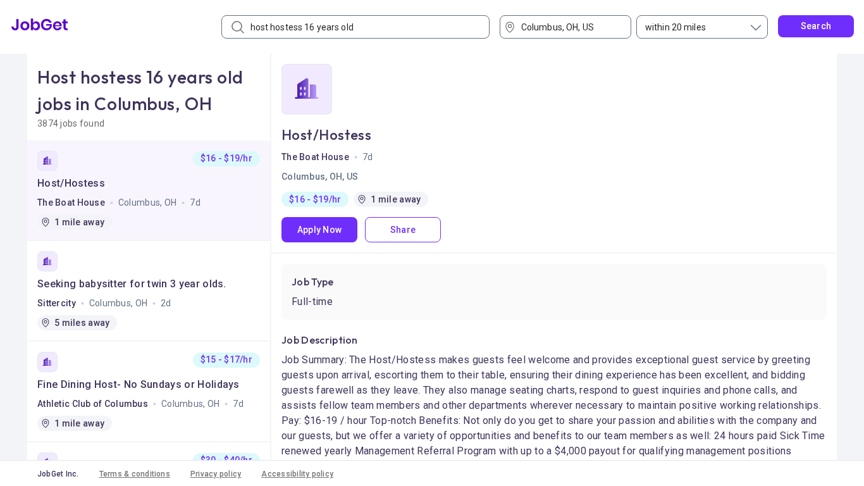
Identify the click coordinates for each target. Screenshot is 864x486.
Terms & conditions (134, 474)
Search (816, 26)
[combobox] (570, 27)
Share (403, 230)
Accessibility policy (297, 474)
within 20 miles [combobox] (675, 27)
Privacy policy (215, 474)
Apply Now (319, 230)
